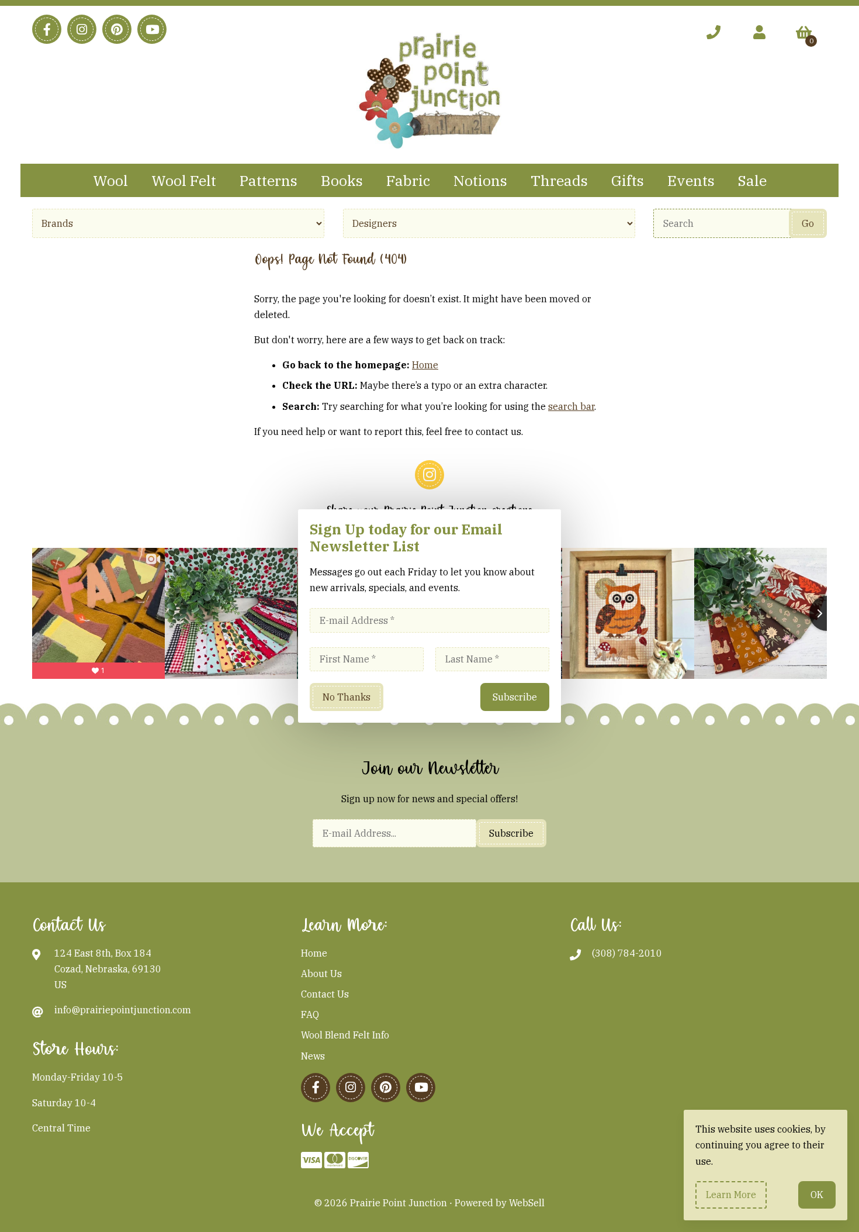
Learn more (731, 1194)
